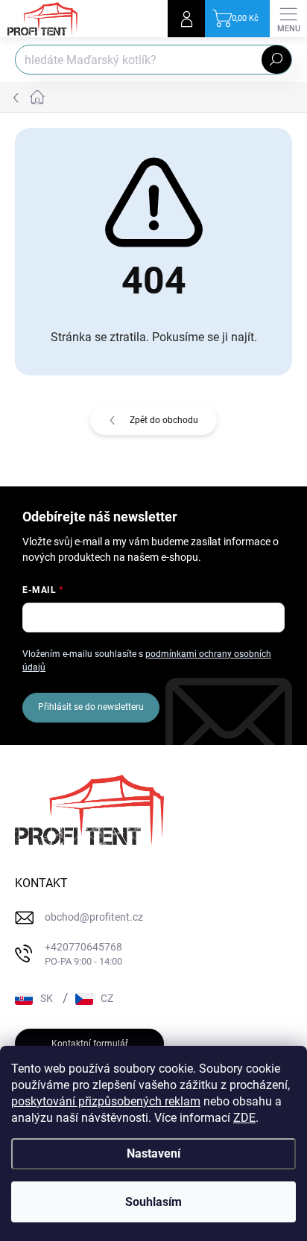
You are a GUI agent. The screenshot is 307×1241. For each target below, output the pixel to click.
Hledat (276, 59)
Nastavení (153, 1153)
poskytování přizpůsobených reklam (105, 1101)
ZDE (244, 1118)
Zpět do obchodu (164, 420)
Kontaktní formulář (89, 1043)
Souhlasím (153, 1202)
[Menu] (288, 18)
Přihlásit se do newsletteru (91, 707)
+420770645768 (83, 954)
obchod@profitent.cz (94, 917)
